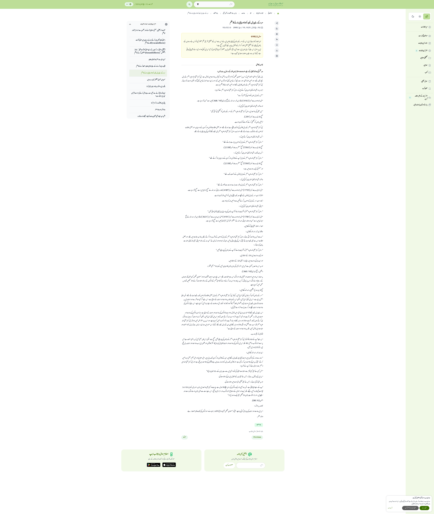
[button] (277, 23)
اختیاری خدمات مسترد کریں (410, 508)
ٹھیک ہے (424, 508)
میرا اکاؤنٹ (424, 27)
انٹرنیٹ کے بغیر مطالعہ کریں (418, 98)
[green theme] (426, 17)
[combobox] (216, 4)
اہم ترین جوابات (421, 50)
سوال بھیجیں (424, 81)
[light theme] (419, 17)
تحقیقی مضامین (423, 58)
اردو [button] (127, 4)
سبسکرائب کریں (229, 465)
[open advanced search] (198, 4)
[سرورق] (278, 14)
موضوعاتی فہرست (423, 36)
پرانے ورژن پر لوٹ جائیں (420, 105)
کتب (426, 72)
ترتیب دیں (390, 508)
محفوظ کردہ (424, 88)
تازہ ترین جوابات (422, 43)
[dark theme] (412, 17)
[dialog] (409, 504)
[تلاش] (189, 4)
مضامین (425, 65)
